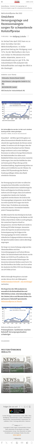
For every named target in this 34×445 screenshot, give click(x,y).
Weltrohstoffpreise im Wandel (11, 301)
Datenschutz (7, 419)
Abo (11, 421)
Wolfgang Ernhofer (19, 36)
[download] (27, 443)
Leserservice (17, 416)
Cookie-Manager (7, 416)
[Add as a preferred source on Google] (17, 411)
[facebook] (2, 442)
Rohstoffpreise (5, 6)
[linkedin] (17, 443)
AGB (22, 416)
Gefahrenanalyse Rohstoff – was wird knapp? (16, 282)
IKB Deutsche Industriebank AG (13, 91)
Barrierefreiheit (16, 419)
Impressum (24, 419)
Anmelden (29, 2)
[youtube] (24, 407)
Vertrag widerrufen (19, 421)
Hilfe (26, 416)
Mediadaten (27, 417)
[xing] (12, 443)
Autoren (28, 421)
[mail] (22, 442)
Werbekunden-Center (16, 417)
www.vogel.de (17, 435)
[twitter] (6, 443)
